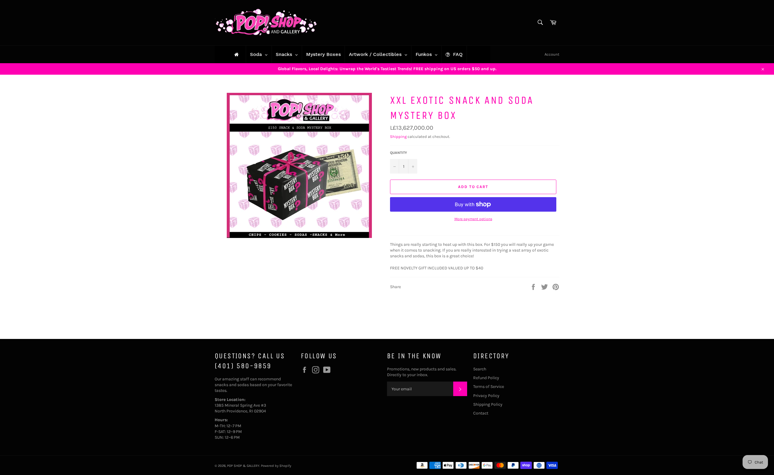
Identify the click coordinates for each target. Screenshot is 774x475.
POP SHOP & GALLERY (243, 466)
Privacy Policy (486, 395)
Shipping (398, 136)
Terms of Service (488, 386)
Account (552, 54)
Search (479, 369)
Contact (480, 413)
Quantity (398, 153)
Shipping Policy (487, 404)
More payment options (473, 219)
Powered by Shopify (276, 466)
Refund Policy (486, 377)
